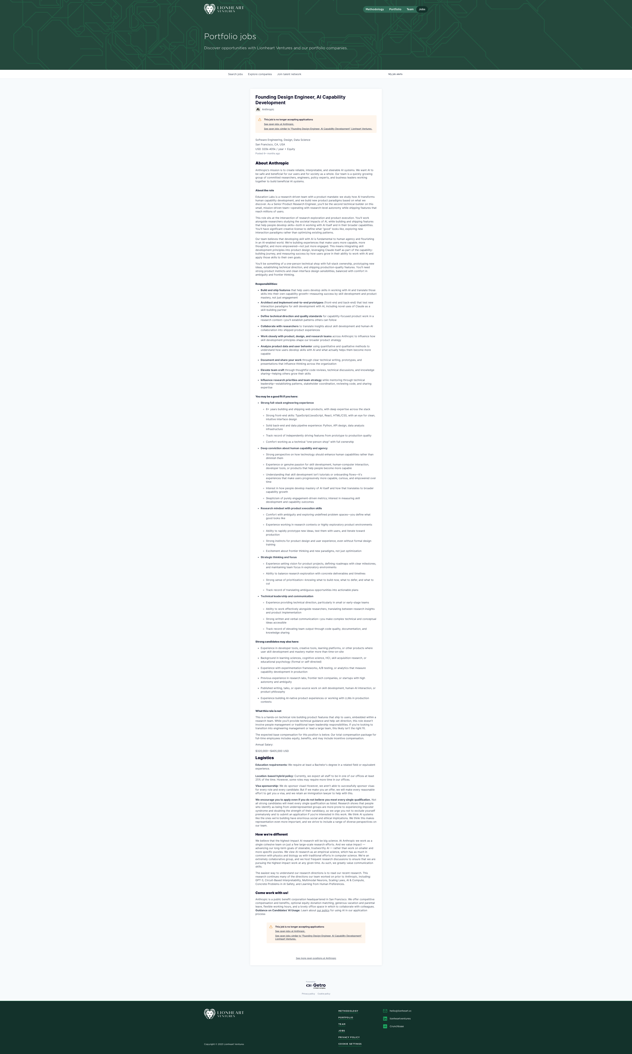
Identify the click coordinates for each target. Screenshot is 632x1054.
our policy (323, 910)
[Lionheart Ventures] (232, 9)
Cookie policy (324, 993)
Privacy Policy (349, 1037)
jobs (235, 74)
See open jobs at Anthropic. (279, 124)
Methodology (375, 9)
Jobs (422, 9)
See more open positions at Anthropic (316, 958)
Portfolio (395, 9)
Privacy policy (308, 993)
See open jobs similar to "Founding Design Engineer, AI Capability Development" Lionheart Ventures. (318, 128)
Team (410, 9)
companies (260, 74)
